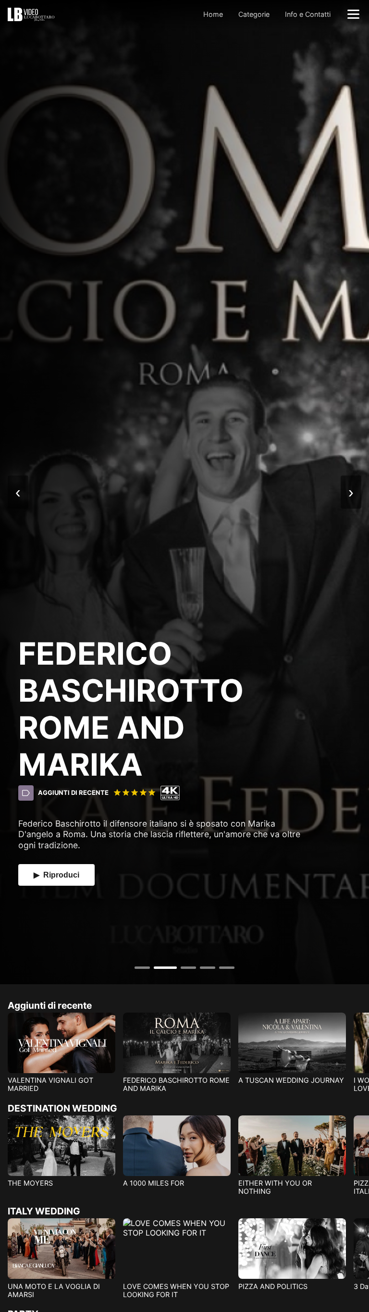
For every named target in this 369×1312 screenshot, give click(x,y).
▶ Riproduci (56, 875)
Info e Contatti (308, 14)
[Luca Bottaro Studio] (31, 14)
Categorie (254, 14)
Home (213, 14)
